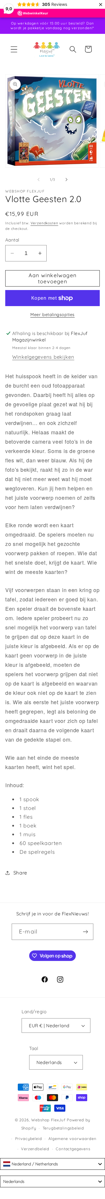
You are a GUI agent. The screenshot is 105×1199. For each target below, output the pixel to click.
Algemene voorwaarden (72, 1138)
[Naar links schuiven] (38, 179)
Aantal (12, 240)
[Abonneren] (85, 932)
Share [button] (20, 873)
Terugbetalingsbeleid (63, 1128)
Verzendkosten (44, 223)
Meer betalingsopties (52, 314)
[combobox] (52, 1164)
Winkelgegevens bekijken (43, 357)
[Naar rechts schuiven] (66, 179)
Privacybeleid (28, 1138)
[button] (14, 49)
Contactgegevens (73, 1148)
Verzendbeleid (35, 1148)
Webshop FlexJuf (48, 1120)
